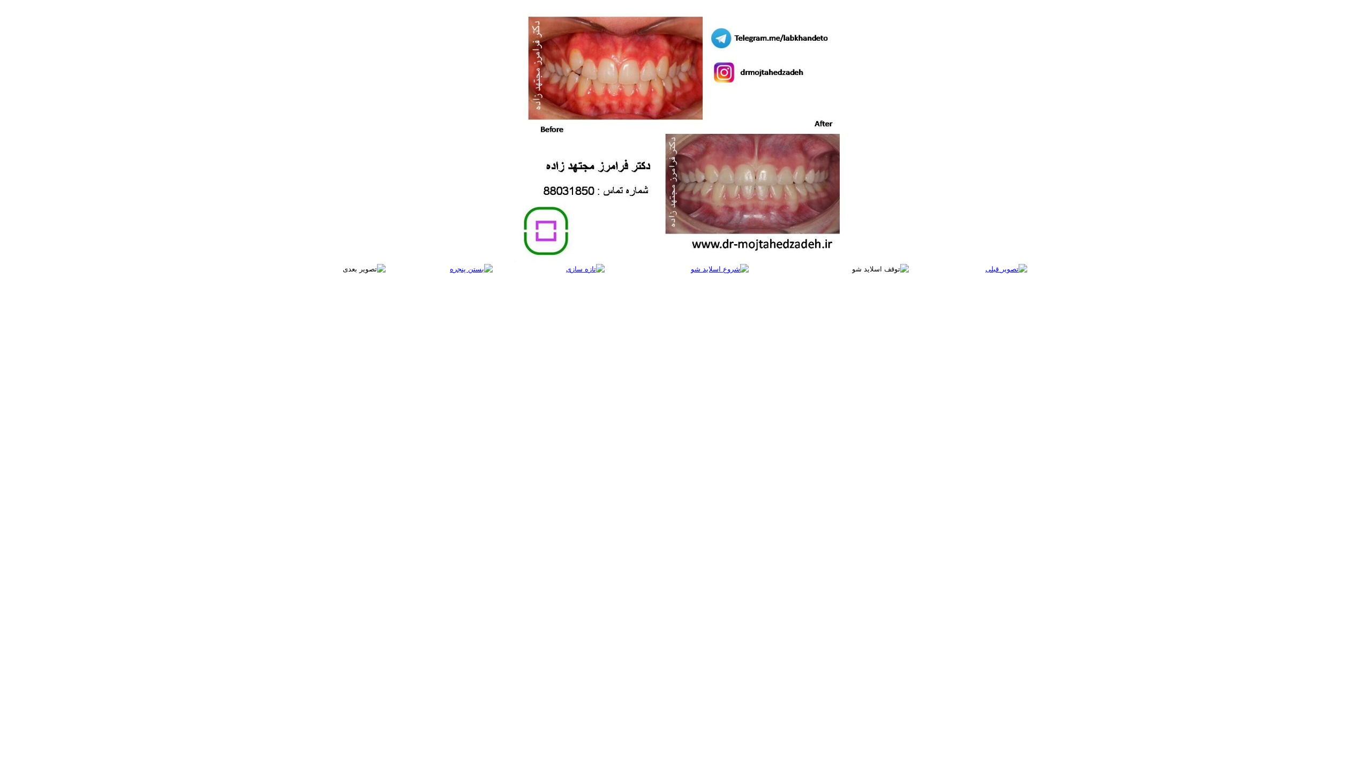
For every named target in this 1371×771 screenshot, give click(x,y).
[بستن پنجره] (471, 269)
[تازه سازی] (585, 269)
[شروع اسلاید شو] (720, 269)
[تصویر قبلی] (1006, 269)
